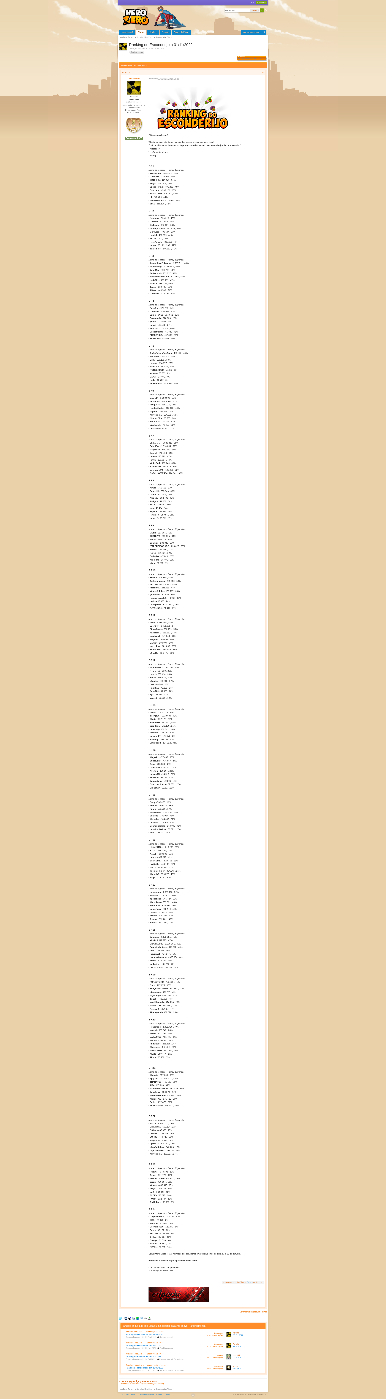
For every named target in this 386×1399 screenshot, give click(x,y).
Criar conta (261, 2)
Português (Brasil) (128, 1394)
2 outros (250, 1282)
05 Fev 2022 (238, 1335)
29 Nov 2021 (238, 1346)
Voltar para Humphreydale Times (253, 1312)
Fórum (141, 32)
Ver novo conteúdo (251, 32)
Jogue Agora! (127, 32)
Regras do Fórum (181, 32)
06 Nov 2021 (238, 1357)
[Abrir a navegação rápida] (264, 32)
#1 (263, 73)
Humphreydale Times (154, 1332)
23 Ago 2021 (238, 1369)
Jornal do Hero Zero (134, 1332)
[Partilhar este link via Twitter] (120, 1318)
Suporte (165, 32)
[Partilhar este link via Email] (141, 1318)
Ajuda (168, 1394)
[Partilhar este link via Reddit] (133, 1318)
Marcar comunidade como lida (151, 1394)
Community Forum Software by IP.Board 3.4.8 (250, 1394)
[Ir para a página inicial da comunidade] (157, 17)
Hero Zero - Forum (126, 1389)
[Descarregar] (149, 1318)
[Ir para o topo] (193, 1395)
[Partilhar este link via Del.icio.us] (129, 1318)
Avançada (265, 10)
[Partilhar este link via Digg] (126, 1318)
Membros (153, 32)
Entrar (252, 2)
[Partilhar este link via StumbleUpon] (137, 1318)
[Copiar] (145, 1318)
